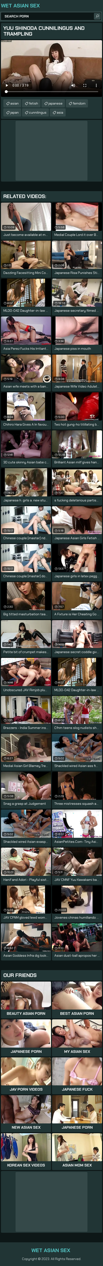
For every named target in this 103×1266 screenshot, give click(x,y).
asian (14, 103)
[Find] (97, 16)
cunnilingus (37, 112)
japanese (55, 103)
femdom (79, 103)
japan (14, 112)
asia (60, 112)
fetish (33, 103)
